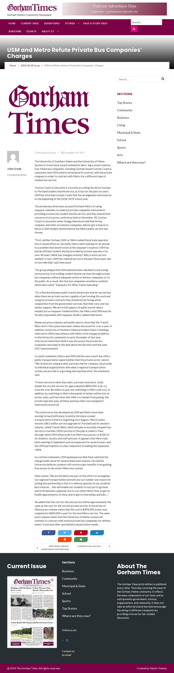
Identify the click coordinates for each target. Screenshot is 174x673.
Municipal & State (46, 152)
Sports (121, 147)
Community (124, 110)
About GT (48, 31)
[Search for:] (146, 22)
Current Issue (30, 23)
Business (123, 117)
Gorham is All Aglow (89, 546)
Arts (120, 155)
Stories (70, 23)
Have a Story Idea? (95, 23)
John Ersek (14, 169)
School (121, 140)
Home (11, 23)
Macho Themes (158, 668)
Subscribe (14, 31)
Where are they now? (131, 162)
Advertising (52, 23)
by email (66, 654)
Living (121, 125)
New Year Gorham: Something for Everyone (55, 548)
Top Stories (124, 103)
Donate (31, 31)
